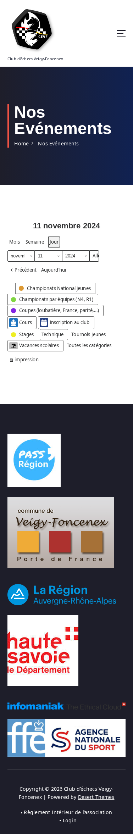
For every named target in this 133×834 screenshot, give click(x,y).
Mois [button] (14, 242)
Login (70, 820)
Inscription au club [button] (70, 322)
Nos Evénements (58, 143)
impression (24, 360)
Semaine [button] (35, 242)
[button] (22, 270)
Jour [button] (54, 242)
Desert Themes (96, 797)
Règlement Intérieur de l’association (68, 812)
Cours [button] (25, 322)
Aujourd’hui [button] (53, 270)
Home (21, 143)
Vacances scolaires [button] (39, 345)
